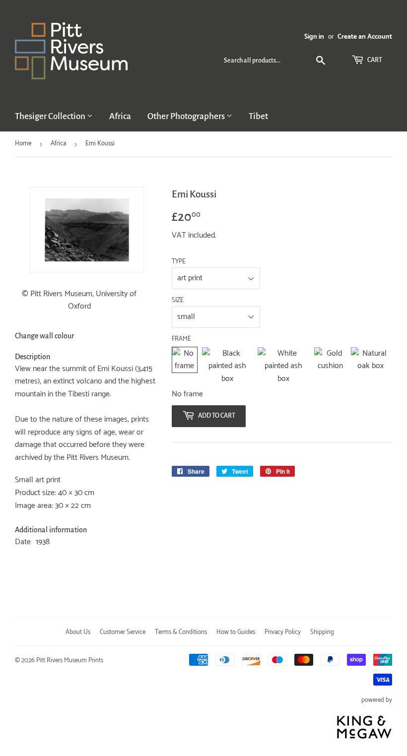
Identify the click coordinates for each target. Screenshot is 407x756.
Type (179, 262)
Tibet (258, 116)
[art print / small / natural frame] (370, 366)
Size (178, 301)
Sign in (314, 36)
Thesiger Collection (51, 116)
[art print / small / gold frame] (330, 366)
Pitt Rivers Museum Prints (69, 660)
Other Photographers (186, 116)
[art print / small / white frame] (283, 366)
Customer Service (122, 632)
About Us (78, 632)
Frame (181, 339)
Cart (374, 60)
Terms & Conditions (181, 632)
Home (23, 143)
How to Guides (235, 632)
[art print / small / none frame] (185, 366)
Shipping (322, 632)
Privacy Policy (283, 632)
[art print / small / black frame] (227, 366)
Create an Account (365, 36)
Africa (120, 116)
